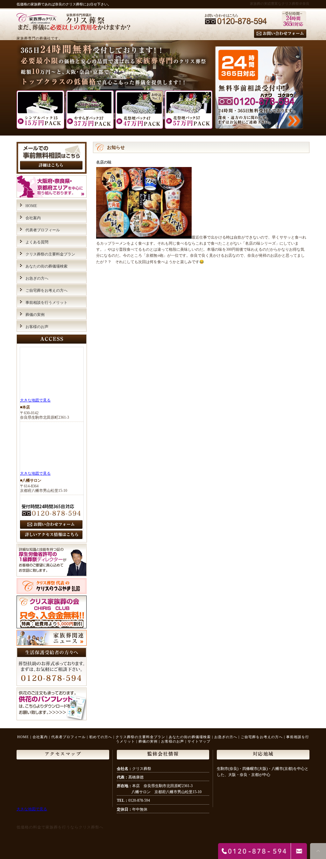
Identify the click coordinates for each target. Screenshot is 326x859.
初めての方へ (100, 737)
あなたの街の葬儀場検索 (46, 266)
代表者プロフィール (42, 230)
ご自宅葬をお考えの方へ (46, 290)
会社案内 (33, 218)
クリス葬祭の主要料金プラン (50, 254)
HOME (31, 206)
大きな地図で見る (35, 400)
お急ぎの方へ (36, 278)
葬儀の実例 (35, 314)
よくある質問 (36, 242)
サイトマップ (199, 741)
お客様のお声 (36, 327)
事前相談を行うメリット (46, 302)
